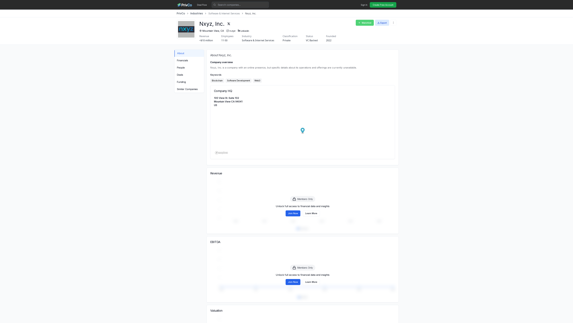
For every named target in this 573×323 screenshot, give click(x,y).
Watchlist (366, 23)
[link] (250, 13)
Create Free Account (383, 5)
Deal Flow (202, 5)
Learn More (311, 213)
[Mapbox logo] (221, 152)
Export (383, 23)
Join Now (293, 213)
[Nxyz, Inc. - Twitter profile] (229, 24)
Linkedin (245, 31)
